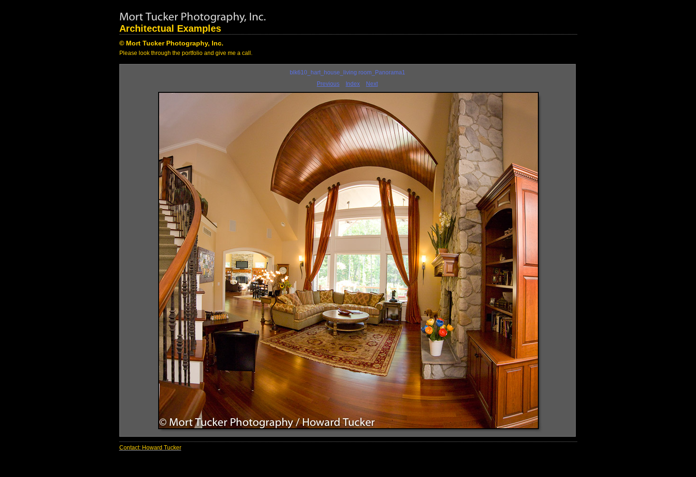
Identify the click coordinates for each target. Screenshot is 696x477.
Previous (328, 84)
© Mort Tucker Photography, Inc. (171, 43)
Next (372, 84)
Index (353, 84)
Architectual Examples (170, 28)
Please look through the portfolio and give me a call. (185, 53)
